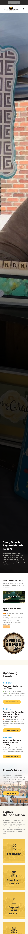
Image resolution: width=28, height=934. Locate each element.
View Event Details (12, 702)
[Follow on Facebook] (9, 2)
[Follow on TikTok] (18, 2)
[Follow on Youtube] (15, 2)
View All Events (11, 793)
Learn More (13, 856)
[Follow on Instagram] (12, 2)
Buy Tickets (6, 626)
